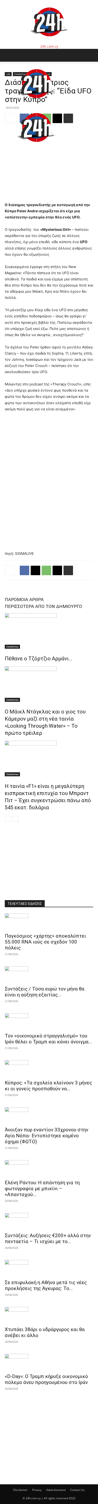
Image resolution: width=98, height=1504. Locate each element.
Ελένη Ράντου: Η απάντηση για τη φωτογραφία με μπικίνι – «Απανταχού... (42, 1188)
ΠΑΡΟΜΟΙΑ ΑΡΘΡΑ (24, 599)
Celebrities (12, 646)
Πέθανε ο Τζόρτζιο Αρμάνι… (38, 659)
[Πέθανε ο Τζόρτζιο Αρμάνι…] (49, 631)
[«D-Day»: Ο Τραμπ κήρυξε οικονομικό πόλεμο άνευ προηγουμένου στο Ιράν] (49, 1362)
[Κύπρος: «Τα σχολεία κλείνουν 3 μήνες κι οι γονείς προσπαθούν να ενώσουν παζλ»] (49, 1068)
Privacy (37, 1490)
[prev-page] (8, 819)
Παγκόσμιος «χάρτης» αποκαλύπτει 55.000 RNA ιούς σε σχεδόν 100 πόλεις (45, 942)
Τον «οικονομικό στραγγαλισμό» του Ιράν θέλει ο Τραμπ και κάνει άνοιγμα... (48, 1039)
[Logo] (36, 103)
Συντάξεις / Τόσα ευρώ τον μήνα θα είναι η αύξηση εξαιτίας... (44, 992)
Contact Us (77, 1490)
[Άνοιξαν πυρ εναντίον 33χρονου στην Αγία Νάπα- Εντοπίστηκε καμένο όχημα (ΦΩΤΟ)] (49, 1115)
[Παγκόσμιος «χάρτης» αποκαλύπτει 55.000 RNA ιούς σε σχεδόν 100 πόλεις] (49, 921)
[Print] (68, 570)
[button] (8, 55)
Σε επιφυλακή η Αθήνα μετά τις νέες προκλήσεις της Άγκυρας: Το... (46, 1285)
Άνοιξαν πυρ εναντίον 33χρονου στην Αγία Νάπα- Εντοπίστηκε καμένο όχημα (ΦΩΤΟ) (46, 1135)
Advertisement (56, 1490)
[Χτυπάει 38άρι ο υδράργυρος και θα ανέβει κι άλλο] (49, 1315)
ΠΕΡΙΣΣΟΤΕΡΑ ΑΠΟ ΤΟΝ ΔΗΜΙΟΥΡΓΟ (43, 606)
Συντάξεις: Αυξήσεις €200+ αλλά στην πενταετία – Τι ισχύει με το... (48, 1238)
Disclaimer (20, 1490)
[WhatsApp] (46, 570)
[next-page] (15, 819)
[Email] (57, 570)
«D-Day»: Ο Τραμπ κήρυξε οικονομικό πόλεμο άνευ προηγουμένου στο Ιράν (46, 1379)
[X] (35, 570)
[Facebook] (24, 570)
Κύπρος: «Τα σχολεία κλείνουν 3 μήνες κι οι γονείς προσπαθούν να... (48, 1086)
